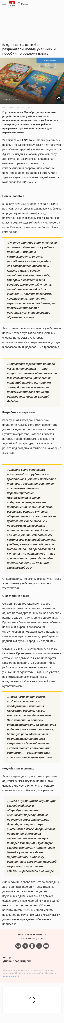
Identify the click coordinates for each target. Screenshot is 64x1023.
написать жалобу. (12, 976)
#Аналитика (50, 60)
